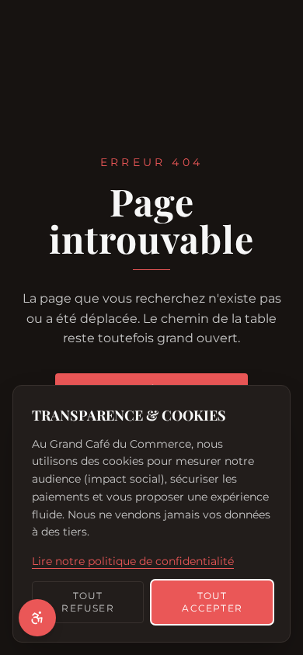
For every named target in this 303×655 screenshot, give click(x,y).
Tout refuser (87, 602)
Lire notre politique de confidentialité (133, 561)
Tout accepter (212, 602)
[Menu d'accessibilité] (37, 617)
